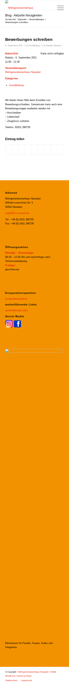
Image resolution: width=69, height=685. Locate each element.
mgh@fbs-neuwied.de (17, 213)
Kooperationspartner (16, 298)
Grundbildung (33, 45)
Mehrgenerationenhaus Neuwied (22, 72)
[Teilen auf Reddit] (54, 150)
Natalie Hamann (53, 45)
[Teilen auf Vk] (47, 150)
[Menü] (58, 8)
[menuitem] (49, 8)
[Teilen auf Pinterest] (28, 150)
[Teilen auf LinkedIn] (34, 150)
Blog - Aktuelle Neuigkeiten (23, 15)
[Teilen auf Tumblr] (41, 150)
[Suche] (49, 8)
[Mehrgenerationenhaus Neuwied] (28, 5)
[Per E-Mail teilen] (60, 150)
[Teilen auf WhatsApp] (22, 150)
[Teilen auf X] (15, 150)
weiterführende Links (16, 310)
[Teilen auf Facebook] (8, 150)
